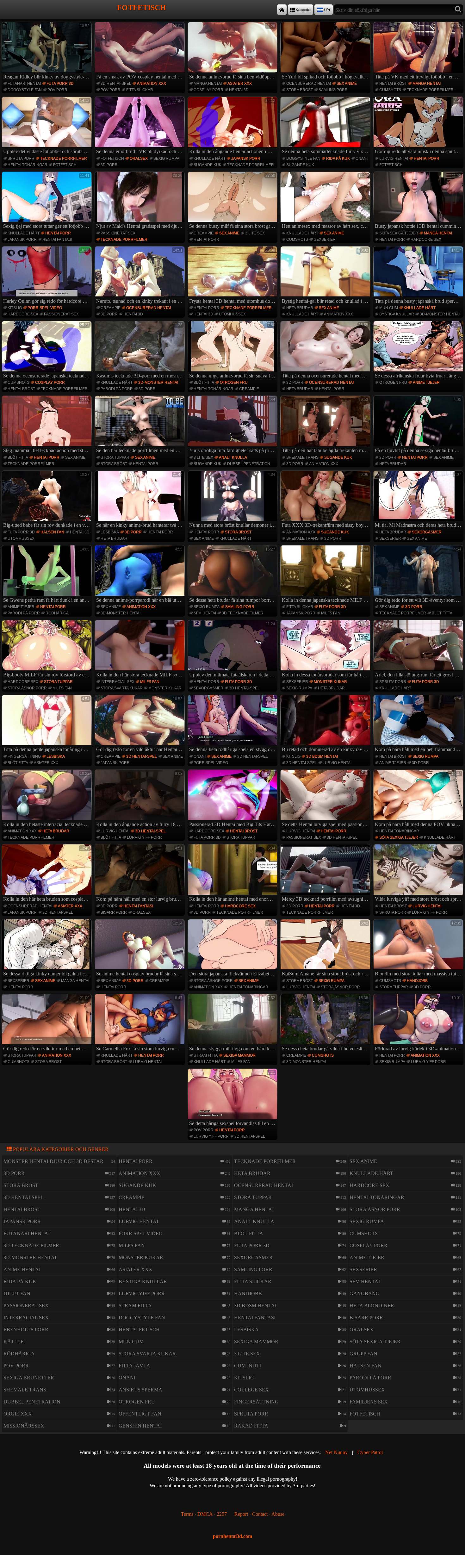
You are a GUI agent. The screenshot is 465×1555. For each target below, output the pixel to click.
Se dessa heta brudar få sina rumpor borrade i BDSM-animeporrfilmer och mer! (233, 575)
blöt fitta (204, 382)
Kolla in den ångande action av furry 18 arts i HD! (140, 799)
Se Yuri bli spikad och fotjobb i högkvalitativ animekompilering (326, 51)
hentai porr (426, 158)
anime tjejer (426, 382)
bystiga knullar (396, 314)
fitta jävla (134, 1365)
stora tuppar (115, 457)
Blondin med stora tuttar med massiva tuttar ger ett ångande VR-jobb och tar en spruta (419, 949)
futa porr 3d (60, 83)
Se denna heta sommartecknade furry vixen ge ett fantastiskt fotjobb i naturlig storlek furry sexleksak (326, 126)
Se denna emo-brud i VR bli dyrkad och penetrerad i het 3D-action (140, 126)
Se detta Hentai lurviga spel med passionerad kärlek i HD (326, 799)
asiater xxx (239, 83)
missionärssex (23, 1425)
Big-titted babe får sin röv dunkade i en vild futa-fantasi (47, 500)
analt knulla (233, 457)
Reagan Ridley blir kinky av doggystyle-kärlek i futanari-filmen (47, 51)
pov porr (57, 90)
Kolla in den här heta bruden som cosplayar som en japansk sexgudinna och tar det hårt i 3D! (47, 874)
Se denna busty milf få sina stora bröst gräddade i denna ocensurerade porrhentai (233, 201)
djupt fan (16, 1293)
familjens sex (369, 1401)
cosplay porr (208, 90)
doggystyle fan (25, 90)
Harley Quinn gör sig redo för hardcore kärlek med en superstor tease (47, 276)
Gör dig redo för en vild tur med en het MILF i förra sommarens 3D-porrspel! (47, 1023)
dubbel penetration (248, 464)
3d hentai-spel (116, 83)
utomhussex (232, 314)
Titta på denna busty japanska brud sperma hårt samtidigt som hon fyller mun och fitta (419, 276)
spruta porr (21, 158)
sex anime (347, 83)
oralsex (139, 158)
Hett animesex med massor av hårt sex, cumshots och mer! (326, 201)
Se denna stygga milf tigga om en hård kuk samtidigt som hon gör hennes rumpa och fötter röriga (233, 1023)
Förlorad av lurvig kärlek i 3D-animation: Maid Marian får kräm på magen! (419, 1023)
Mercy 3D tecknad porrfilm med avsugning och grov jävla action (326, 874)
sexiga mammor (239, 1055)
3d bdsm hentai (322, 756)
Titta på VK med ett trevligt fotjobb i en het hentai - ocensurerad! (419, 51)
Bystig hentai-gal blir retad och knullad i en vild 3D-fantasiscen (326, 276)
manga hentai (208, 83)
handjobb (417, 981)
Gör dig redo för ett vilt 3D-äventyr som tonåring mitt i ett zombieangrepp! (419, 575)
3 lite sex (255, 233)
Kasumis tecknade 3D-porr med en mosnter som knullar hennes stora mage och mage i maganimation (140, 350)
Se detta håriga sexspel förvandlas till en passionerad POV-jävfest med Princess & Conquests (233, 1098)
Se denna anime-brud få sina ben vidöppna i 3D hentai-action (233, 51)
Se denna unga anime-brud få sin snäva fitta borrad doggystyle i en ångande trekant (233, 350)
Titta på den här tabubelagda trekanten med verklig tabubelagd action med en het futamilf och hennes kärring (326, 425)
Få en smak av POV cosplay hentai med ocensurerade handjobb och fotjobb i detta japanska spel (140, 51)
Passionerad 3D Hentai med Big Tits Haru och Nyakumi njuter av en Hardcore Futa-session (233, 799)
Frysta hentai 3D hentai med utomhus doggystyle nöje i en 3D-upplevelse (233, 276)
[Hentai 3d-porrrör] (282, 9)
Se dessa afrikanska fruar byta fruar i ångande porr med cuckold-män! (419, 350)
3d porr (109, 165)
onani (362, 158)
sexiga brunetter (28, 1377)
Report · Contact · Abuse (259, 1514)
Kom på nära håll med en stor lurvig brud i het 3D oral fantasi (140, 874)
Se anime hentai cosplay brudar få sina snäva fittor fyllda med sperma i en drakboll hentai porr (140, 949)
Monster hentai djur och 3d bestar (53, 1161)
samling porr (333, 90)
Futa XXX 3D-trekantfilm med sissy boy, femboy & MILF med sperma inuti (326, 500)
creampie (204, 233)
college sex (251, 1389)
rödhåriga (57, 613)
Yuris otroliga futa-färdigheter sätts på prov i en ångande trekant (233, 425)
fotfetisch (65, 165)
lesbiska (110, 532)
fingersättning (24, 756)
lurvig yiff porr (144, 837)
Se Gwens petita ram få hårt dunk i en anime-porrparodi (47, 575)
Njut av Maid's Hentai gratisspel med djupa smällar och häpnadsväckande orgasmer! (140, 201)
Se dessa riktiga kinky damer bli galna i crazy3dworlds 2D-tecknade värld (47, 949)
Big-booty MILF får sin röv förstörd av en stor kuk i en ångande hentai (47, 649)
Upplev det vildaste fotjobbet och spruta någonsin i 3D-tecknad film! (47, 126)
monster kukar (165, 688)
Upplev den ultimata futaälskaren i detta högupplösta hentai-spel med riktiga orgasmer (233, 649)
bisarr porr (114, 912)
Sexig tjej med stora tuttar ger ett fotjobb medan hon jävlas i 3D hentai (47, 201)
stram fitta (206, 1055)
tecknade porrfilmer (430, 90)
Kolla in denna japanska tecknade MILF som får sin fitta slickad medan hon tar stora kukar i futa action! (326, 575)
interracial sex (117, 682)
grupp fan (363, 1353)
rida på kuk (338, 158)
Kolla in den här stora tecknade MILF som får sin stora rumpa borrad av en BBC (140, 649)
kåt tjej (14, 1341)
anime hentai (21, 1269)
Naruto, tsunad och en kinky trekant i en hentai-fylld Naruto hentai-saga (140, 276)
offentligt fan (140, 1413)
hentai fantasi (57, 239)
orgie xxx (17, 1413)
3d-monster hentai (440, 314)
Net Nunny (336, 1452)
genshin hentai (140, 1425)
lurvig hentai (393, 158)
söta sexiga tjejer (398, 233)
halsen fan (52, 532)
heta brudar (299, 308)
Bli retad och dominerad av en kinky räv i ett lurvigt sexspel (326, 724)
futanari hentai (24, 83)
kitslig (15, 308)
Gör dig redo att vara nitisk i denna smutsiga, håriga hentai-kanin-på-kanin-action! (419, 126)
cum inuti (247, 1365)
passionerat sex (118, 233)
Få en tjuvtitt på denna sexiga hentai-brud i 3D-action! (419, 425)
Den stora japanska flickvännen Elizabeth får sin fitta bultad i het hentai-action (233, 949)
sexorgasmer (427, 532)
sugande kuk (207, 165)
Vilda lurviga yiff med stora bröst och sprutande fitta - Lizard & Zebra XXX (419, 874)
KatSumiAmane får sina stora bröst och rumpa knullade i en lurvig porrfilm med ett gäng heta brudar (326, 949)
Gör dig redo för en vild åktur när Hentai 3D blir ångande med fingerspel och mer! (140, 724)
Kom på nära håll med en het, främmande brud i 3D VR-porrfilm (419, 724)
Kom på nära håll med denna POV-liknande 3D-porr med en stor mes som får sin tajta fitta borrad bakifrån (419, 799)
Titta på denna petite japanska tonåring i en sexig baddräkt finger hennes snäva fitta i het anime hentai (47, 724)
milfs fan (330, 613)
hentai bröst (393, 83)
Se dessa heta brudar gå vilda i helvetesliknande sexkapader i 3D (326, 1023)
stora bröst (299, 90)
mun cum (388, 308)
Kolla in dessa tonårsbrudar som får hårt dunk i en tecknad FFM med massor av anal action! (326, 649)
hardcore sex (426, 239)
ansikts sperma (140, 1389)
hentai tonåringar (27, 165)
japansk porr (245, 158)
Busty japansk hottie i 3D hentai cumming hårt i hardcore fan (419, 201)
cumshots (390, 90)
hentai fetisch (139, 1329)
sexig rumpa (166, 158)
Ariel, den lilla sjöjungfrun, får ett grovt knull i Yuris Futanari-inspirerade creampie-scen (419, 649)
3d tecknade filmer (243, 613)
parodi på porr (117, 389)
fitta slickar (139, 90)
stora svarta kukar (122, 688)
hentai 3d (239, 90)
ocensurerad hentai (308, 83)
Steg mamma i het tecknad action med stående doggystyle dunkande (47, 425)
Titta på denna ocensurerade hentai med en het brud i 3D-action (326, 350)
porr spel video (45, 308)
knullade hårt (210, 158)
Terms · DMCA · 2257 (204, 1514)
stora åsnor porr (27, 688)
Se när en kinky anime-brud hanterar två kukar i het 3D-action (140, 500)
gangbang (365, 1293)
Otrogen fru (234, 382)
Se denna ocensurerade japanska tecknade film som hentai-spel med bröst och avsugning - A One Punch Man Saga (47, 350)
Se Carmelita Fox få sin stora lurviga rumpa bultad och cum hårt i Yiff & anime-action (140, 1023)
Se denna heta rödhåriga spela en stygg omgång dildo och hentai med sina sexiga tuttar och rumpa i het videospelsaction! (233, 724)
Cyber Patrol (370, 1452)
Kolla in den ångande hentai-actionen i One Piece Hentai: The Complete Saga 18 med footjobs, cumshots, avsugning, (233, 126)
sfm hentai (205, 613)
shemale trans (302, 457)
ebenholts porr (25, 1329)
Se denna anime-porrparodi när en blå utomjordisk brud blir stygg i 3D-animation (140, 575)
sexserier (325, 239)
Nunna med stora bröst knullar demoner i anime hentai (233, 500)
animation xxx (151, 83)
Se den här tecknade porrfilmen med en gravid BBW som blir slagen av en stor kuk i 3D (140, 425)
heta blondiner (372, 1305)
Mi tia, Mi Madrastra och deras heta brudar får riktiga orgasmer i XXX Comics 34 (419, 500)
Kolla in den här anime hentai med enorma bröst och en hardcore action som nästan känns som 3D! (233, 874)
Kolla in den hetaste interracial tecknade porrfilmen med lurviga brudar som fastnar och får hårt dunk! (47, 799)
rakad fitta (251, 1425)
